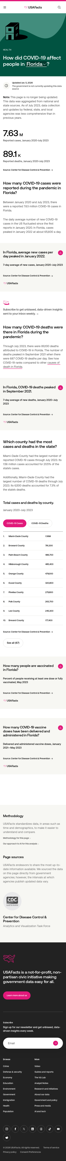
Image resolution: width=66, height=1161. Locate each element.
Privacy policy (9, 1152)
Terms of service (51, 1147)
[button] (36, 64)
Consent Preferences (30, 1152)
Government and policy (46, 1100)
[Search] (59, 7)
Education (8, 1083)
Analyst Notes (41, 1083)
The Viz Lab (40, 1077)
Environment (9, 1089)
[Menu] (5, 8)
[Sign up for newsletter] (55, 1043)
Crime (6, 1066)
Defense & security (12, 1072)
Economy (7, 1077)
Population (8, 1111)
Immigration (9, 1100)
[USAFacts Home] (33, 7)
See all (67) (13, 642)
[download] (60, 252)
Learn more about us (17, 995)
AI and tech (40, 1111)
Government (9, 1094)
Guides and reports (44, 1072)
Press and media (43, 1106)
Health (7, 50)
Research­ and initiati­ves (46, 1089)
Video (37, 1066)
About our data (42, 1094)
